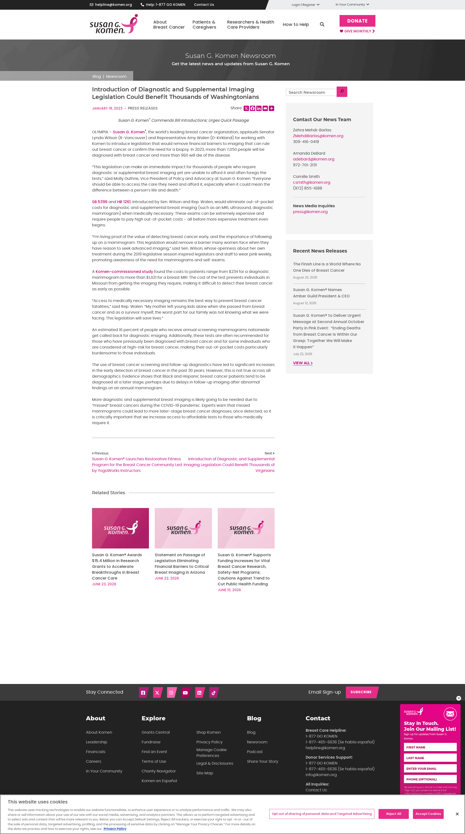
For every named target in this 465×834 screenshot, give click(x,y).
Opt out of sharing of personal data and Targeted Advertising (322, 813)
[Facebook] (252, 108)
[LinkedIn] (200, 692)
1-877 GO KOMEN (321, 736)
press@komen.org (310, 212)
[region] (232, 814)
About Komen (99, 732)
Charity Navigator (159, 771)
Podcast (255, 752)
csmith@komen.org (311, 182)
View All (302, 363)
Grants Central (156, 732)
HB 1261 (124, 202)
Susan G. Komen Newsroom (230, 56)
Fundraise (151, 742)
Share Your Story (262, 761)
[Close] (457, 814)
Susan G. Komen (129, 132)
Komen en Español (159, 781)
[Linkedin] (259, 108)
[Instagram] (172, 692)
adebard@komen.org (313, 159)
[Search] (342, 92)
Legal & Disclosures (214, 763)
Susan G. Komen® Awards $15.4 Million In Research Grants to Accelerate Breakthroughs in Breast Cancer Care (117, 566)
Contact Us (204, 4)
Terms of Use (154, 761)
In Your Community (104, 771)
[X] (246, 108)
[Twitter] (158, 692)
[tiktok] (214, 692)
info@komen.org (321, 775)
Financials (95, 752)
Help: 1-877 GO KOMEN (165, 4)
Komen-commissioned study (124, 271)
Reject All (393, 813)
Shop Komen (208, 732)
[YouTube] (186, 692)
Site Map (204, 773)
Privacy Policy (209, 742)
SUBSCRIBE (361, 692)
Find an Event (154, 752)
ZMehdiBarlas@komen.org (318, 136)
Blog (97, 77)
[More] (271, 108)
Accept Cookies (428, 813)
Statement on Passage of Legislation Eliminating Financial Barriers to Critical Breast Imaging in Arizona (182, 563)
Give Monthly (358, 31)
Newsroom (116, 77)
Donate (357, 21)
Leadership (96, 742)
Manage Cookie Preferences (211, 753)
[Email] (265, 108)
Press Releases (143, 108)
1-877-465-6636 (321, 742)
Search (322, 24)
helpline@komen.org (113, 4)
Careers (93, 761)
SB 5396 (100, 202)
